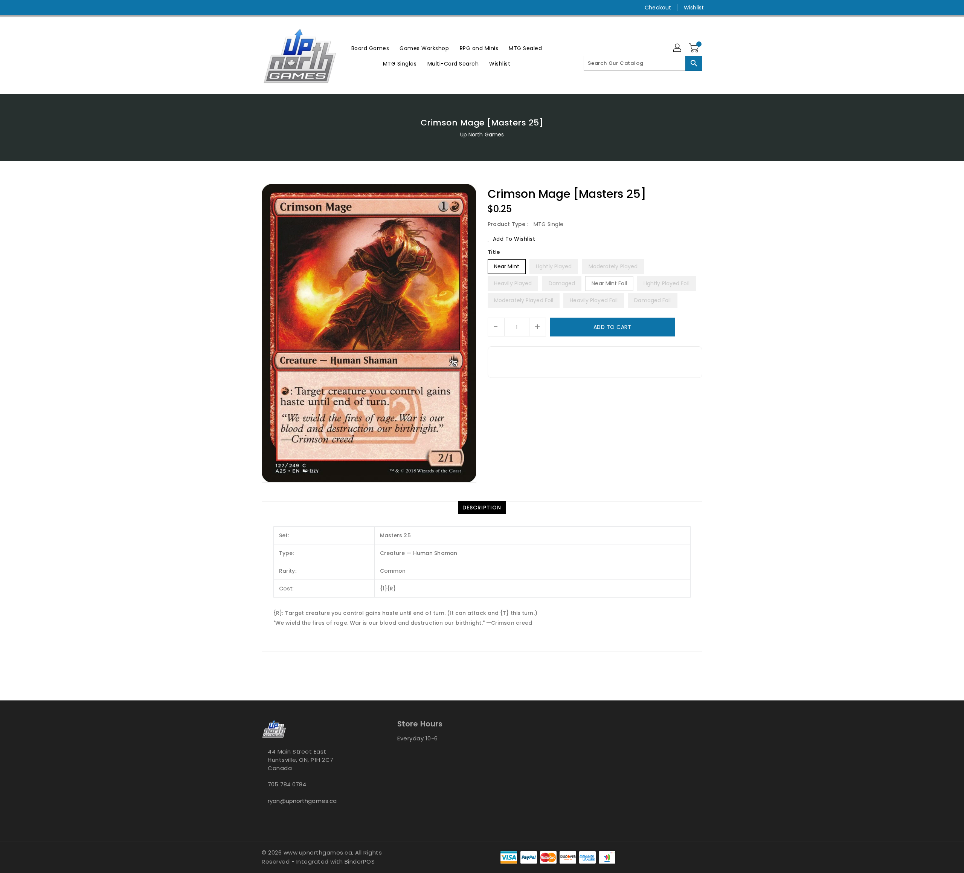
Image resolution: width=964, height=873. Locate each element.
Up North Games (482, 134)
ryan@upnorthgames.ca (302, 801)
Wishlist (694, 7)
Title (494, 252)
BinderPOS (360, 861)
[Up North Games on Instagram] (265, 7)
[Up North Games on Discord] (279, 7)
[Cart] (694, 48)
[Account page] (677, 48)
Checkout (658, 7)
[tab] (482, 507)
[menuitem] (370, 48)
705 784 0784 (287, 784)
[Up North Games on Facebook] (251, 7)
